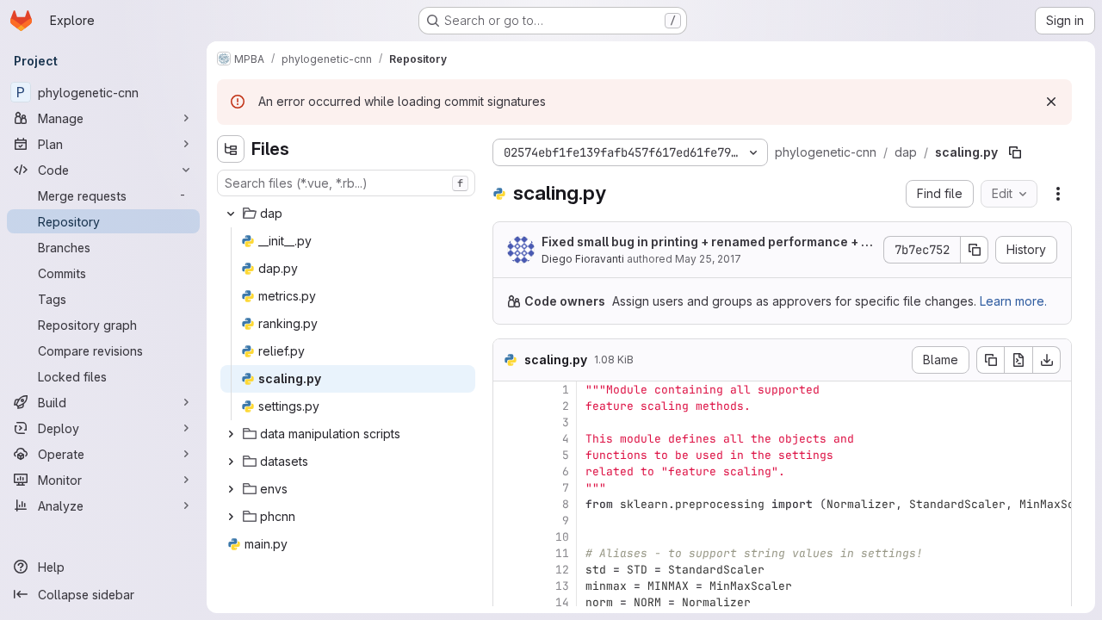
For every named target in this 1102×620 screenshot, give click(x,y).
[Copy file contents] (990, 360)
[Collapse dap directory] (230, 213)
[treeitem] (347, 213)
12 (562, 569)
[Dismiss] (1051, 101)
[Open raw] (1018, 360)
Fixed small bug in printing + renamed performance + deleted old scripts (705, 242)
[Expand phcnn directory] (230, 516)
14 (562, 602)
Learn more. (1013, 301)
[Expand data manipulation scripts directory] (230, 434)
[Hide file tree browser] (231, 149)
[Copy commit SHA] (974, 250)
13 (562, 586)
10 (562, 537)
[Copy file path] (1015, 152)
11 (562, 553)
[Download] (1047, 360)
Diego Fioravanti (583, 258)
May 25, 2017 (708, 258)
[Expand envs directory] (230, 489)
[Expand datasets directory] (230, 461)
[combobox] (346, 183)
